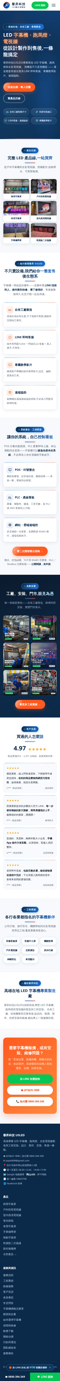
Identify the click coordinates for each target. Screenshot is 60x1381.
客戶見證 (8, 1292)
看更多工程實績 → (30, 704)
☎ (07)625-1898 (30, 1090)
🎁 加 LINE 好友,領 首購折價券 (28, 1367)
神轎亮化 (11, 959)
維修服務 (8, 1286)
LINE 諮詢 (40, 5)
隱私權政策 (9, 1347)
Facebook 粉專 (14, 1183)
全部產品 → (10, 1254)
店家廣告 (30, 950)
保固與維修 (9, 1325)
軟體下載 (8, 1331)
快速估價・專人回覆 (19, 87)
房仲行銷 (48, 950)
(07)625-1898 (13, 1155)
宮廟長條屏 (11, 940)
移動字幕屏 (9, 1237)
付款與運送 (9, 1342)
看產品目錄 (14, 98)
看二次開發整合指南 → (30, 551)
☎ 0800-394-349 (15, 1376)
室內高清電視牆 (12, 1215)
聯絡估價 (8, 1336)
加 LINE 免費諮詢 (30, 1079)
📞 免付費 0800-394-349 (30, 1101)
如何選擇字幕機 (12, 1319)
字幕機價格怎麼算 (13, 1308)
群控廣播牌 (9, 1248)
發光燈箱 (8, 1220)
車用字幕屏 (9, 1226)
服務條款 (8, 1353)
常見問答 (8, 1303)
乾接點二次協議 (12, 1243)
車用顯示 (30, 959)
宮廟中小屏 (30, 940)
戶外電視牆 (11, 950)
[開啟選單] (53, 5)
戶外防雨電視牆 (12, 1209)
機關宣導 (48, 940)
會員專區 (8, 1297)
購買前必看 (9, 1314)
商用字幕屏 (9, 1204)
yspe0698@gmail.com (17, 1160)
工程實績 (8, 1280)
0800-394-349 (36, 1155)
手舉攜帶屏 (9, 1232)
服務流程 (8, 1275)
